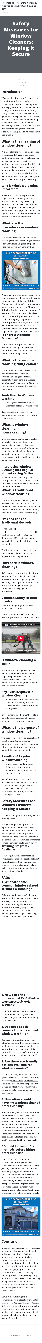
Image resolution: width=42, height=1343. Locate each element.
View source (17, 1080)
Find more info (31, 1080)
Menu (5, 13)
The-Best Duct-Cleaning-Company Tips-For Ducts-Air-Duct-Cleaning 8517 (19, 5)
